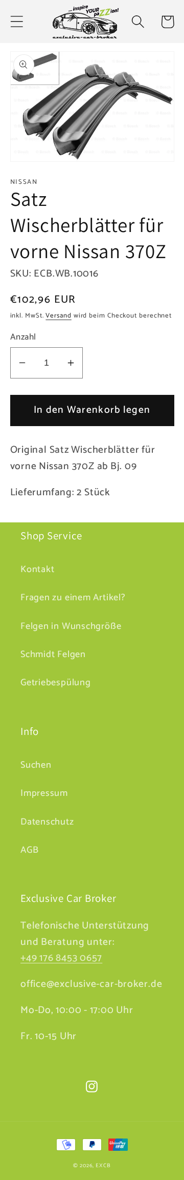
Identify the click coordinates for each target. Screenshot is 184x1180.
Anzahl (23, 337)
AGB (29, 850)
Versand (58, 315)
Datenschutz (47, 822)
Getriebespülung (55, 682)
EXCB (103, 1165)
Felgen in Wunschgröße (70, 626)
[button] (16, 21)
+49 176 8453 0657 (61, 958)
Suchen (36, 765)
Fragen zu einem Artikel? (73, 597)
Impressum (44, 793)
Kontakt (37, 569)
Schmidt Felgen (53, 654)
